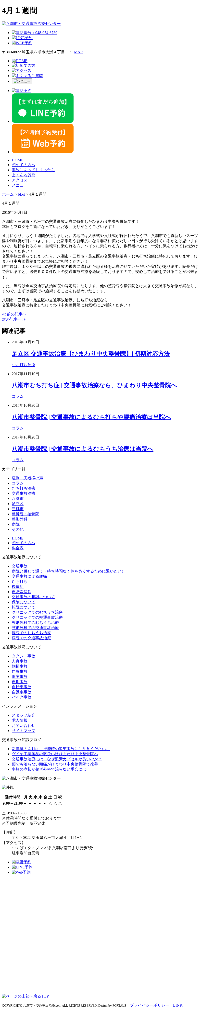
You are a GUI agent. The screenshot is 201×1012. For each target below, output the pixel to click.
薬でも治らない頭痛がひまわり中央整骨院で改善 (55, 764)
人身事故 (19, 661)
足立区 (18, 504)
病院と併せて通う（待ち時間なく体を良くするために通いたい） (69, 571)
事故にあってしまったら (33, 170)
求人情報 (19, 720)
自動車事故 (21, 692)
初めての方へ (23, 165)
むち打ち (19, 581)
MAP (78, 52)
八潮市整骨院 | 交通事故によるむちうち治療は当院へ (82, 449)
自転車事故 (21, 687)
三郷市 (18, 509)
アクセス (19, 180)
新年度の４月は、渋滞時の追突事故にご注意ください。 (61, 749)
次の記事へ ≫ (14, 319)
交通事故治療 (23, 493)
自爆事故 (19, 671)
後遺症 (18, 587)
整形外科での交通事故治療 (35, 628)
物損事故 (19, 666)
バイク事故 (21, 697)
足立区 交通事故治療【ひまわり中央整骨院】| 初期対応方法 (91, 353)
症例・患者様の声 (27, 478)
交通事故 (19, 566)
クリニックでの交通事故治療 (37, 617)
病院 (16, 524)
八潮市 (18, 498)
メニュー (19, 185)
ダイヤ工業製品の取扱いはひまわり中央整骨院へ (55, 754)
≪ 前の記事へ (14, 314)
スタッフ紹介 (23, 715)
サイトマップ (23, 731)
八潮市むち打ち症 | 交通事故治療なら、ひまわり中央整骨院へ (94, 385)
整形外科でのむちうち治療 (35, 622)
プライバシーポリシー (149, 1005)
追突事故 (19, 677)
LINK (178, 1005)
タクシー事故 (23, 656)
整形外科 (19, 519)
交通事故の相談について (33, 597)
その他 (18, 529)
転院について (23, 607)
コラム (18, 396)
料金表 (18, 548)
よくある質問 (23, 175)
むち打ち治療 (23, 365)
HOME (18, 160)
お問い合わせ (23, 725)
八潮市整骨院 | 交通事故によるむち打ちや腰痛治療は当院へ (91, 417)
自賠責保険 (21, 592)
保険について (23, 602)
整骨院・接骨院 (25, 514)
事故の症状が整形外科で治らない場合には (49, 769)
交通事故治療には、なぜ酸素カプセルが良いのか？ (57, 759)
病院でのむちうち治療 (31, 633)
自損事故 (19, 682)
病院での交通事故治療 (31, 638)
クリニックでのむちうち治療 (37, 612)
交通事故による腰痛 (29, 576)
